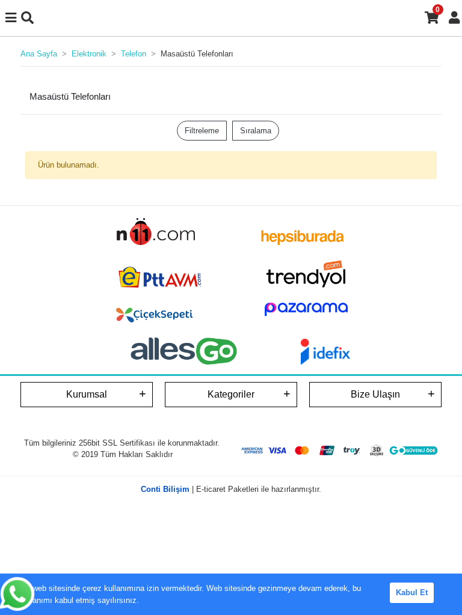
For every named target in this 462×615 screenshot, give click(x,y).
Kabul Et (412, 592)
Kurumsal (86, 394)
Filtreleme (202, 130)
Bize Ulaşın (375, 394)
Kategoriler (231, 394)
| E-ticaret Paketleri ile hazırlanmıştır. (231, 489)
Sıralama (255, 130)
